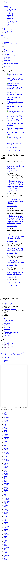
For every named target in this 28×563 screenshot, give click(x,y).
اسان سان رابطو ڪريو (9, 32)
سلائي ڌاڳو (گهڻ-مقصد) (14, 151)
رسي (8, 19)
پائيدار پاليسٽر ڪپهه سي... (15, 115)
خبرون (5, 28)
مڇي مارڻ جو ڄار (11, 9)
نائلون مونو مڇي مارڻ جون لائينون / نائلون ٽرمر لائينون (15, 249)
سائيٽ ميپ (4, 351)
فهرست (6, 26)
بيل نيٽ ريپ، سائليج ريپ (13, 13)
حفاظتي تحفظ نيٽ (12, 353)
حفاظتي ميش (21, 353)
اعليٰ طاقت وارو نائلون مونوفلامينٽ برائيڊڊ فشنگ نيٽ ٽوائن (15, 201)
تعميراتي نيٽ (10, 12)
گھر (5, 4)
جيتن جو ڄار (10, 16)
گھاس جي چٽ (10, 22)
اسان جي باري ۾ (8, 31)
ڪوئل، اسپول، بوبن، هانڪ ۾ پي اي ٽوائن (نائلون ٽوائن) (15, 273)
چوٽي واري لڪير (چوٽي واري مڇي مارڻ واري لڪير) (15, 261)
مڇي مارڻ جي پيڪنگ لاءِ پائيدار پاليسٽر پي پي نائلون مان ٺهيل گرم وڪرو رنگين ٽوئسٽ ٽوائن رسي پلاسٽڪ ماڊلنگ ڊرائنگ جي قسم (15, 184)
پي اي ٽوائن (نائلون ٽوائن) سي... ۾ (14, 143)
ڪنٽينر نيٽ (9, 354)
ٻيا (7, 25)
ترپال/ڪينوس (10, 23)
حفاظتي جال (10, 7)
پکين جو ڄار (10, 15)
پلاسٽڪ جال (4, 353)
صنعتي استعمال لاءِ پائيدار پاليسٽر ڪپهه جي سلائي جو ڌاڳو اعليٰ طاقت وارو (15, 236)
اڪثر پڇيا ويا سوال (8, 29)
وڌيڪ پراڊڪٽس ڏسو (12, 170)
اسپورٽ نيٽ (10, 18)
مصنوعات (6, 6)
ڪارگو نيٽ (3, 354)
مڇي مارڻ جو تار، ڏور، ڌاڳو (14, 21)
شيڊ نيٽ (9, 10)
